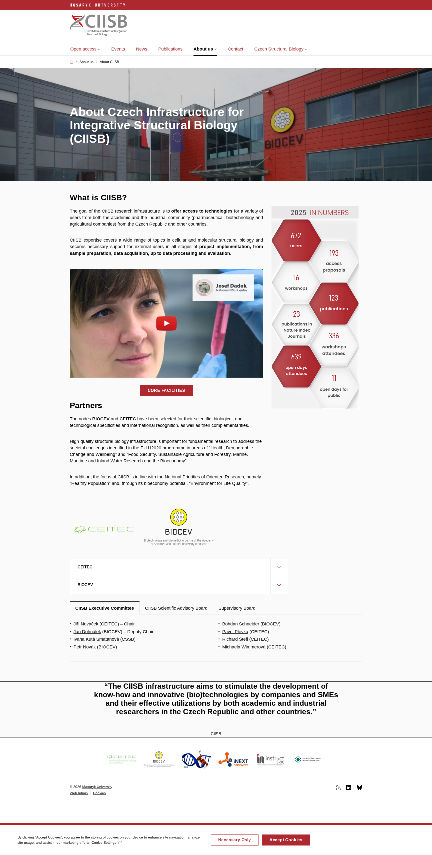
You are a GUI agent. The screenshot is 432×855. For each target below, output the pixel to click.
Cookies (99, 793)
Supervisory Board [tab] (237, 608)
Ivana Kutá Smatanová (96, 639)
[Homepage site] (99, 26)
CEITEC (128, 418)
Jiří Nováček (86, 623)
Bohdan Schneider (240, 623)
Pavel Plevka (235, 631)
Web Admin (79, 793)
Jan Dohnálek (87, 631)
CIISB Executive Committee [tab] (104, 608)
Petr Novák (85, 646)
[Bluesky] (359, 787)
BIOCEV (101, 418)
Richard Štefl (235, 639)
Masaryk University (97, 787)
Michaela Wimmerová (244, 646)
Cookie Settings (104, 842)
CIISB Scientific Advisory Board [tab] (176, 608)
